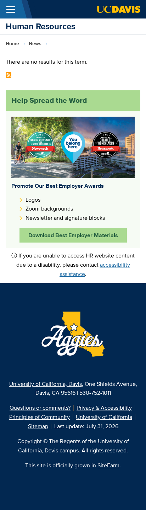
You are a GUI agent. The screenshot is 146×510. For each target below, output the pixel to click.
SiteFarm (108, 465)
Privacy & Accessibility (104, 408)
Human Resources (40, 26)
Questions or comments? (40, 408)
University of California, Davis (45, 384)
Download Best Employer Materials (73, 235)
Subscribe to (8, 75)
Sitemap (38, 426)
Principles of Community (39, 417)
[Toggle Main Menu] (10, 9)
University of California (104, 417)
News (35, 43)
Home (12, 43)
